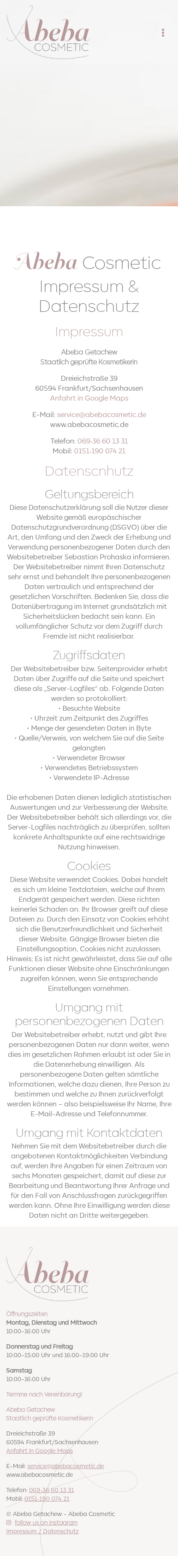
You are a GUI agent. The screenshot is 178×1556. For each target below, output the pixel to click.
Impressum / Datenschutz (42, 1531)
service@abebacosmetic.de (101, 414)
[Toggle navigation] (163, 32)
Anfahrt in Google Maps (89, 397)
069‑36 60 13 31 (102, 440)
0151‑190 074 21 (99, 450)
